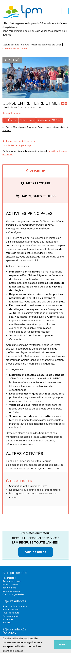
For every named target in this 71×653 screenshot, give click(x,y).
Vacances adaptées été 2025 (46, 44)
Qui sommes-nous (11, 581)
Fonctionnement (10, 609)
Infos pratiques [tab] (38, 183)
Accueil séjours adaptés (14, 606)
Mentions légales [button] (13, 650)
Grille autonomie (10, 616)
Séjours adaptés (10, 44)
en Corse (7, 127)
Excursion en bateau (48, 127)
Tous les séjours (10, 612)
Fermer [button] (62, 644)
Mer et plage (19, 127)
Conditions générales (13, 594)
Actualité (6, 622)
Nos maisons (9, 577)
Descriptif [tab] (38, 170)
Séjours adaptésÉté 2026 (14, 631)
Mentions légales (11, 591)
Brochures (7, 619)
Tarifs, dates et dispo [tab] (38, 196)
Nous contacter (10, 584)
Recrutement (9, 587)
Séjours (25, 44)
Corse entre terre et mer (15, 48)
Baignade (32, 127)
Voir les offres (35, 552)
